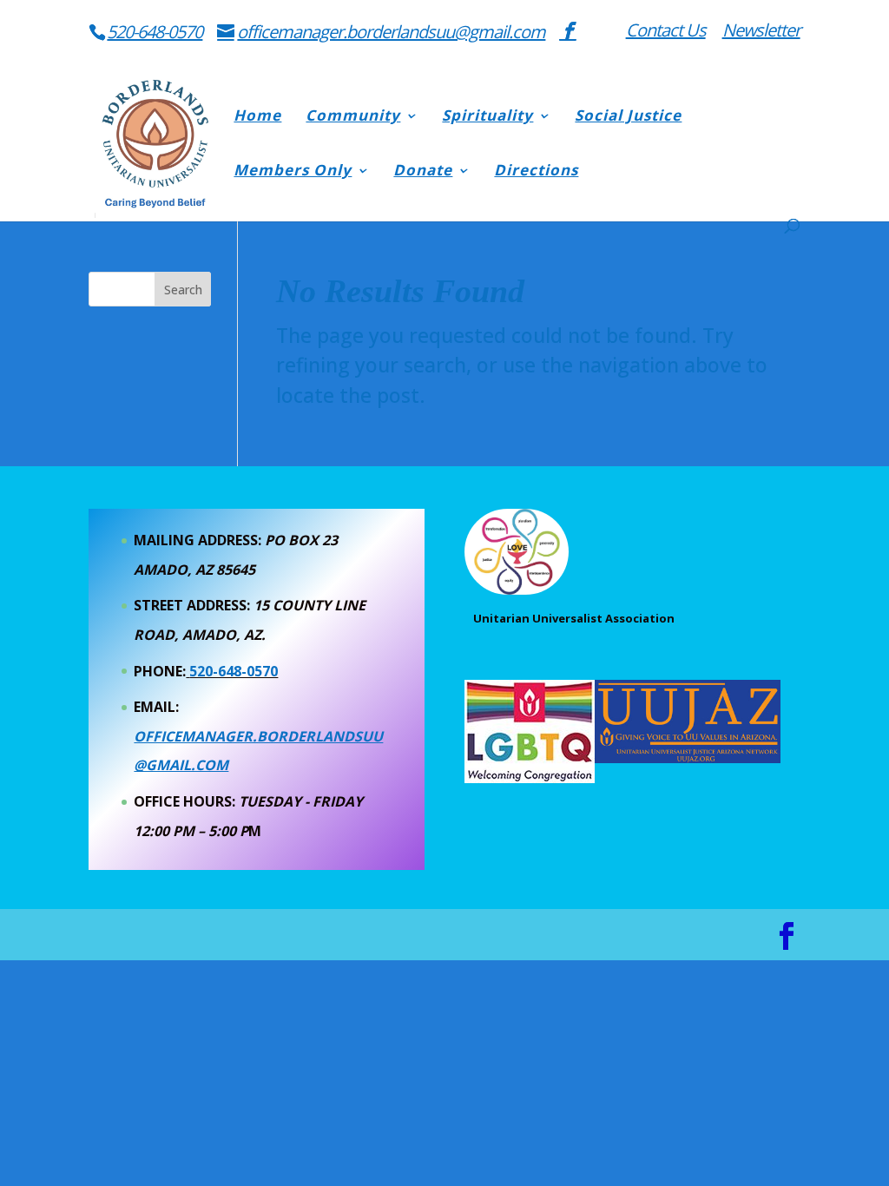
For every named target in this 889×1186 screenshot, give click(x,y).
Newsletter (761, 32)
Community (353, 117)
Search (183, 289)
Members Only (293, 172)
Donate (422, 172)
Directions (536, 172)
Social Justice (628, 117)
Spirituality (487, 117)
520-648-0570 (154, 31)
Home (257, 117)
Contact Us (666, 32)
